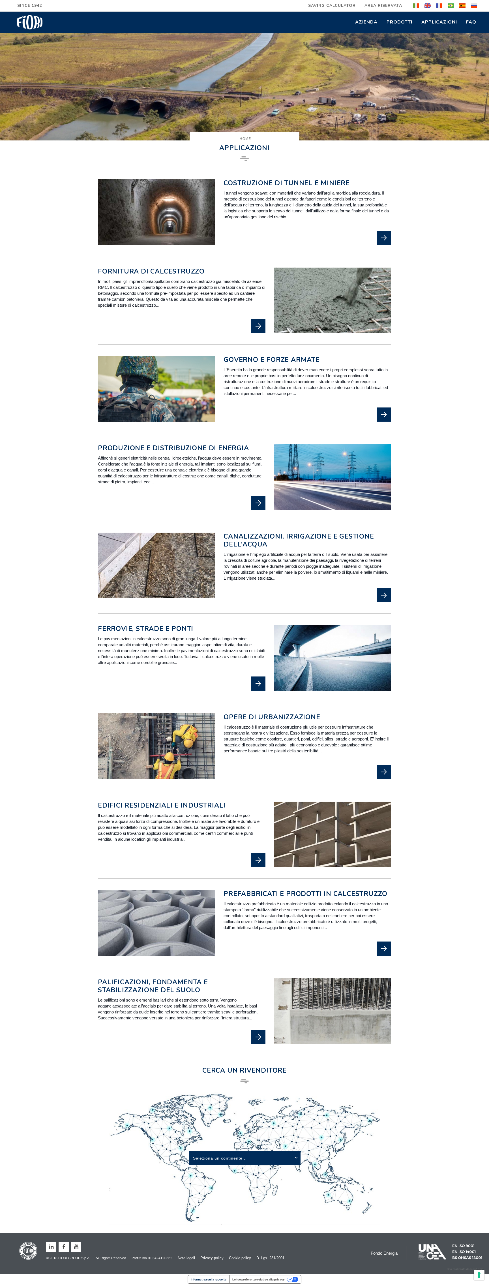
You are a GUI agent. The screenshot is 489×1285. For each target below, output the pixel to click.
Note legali (186, 1258)
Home (245, 139)
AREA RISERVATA (383, 5)
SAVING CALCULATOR (332, 5)
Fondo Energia (384, 1253)
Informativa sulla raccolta (208, 1279)
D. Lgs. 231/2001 (270, 1258)
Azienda (366, 22)
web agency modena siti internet (465, 1269)
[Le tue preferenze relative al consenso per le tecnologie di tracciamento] (479, 1275)
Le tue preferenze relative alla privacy (258, 1279)
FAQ (471, 22)
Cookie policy (240, 1258)
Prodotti (399, 22)
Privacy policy (212, 1258)
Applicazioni (439, 22)
